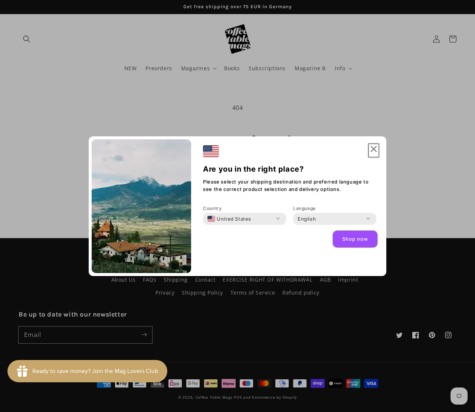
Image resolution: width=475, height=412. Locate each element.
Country (212, 208)
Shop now (355, 239)
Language (304, 208)
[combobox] (229, 219)
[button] (373, 150)
